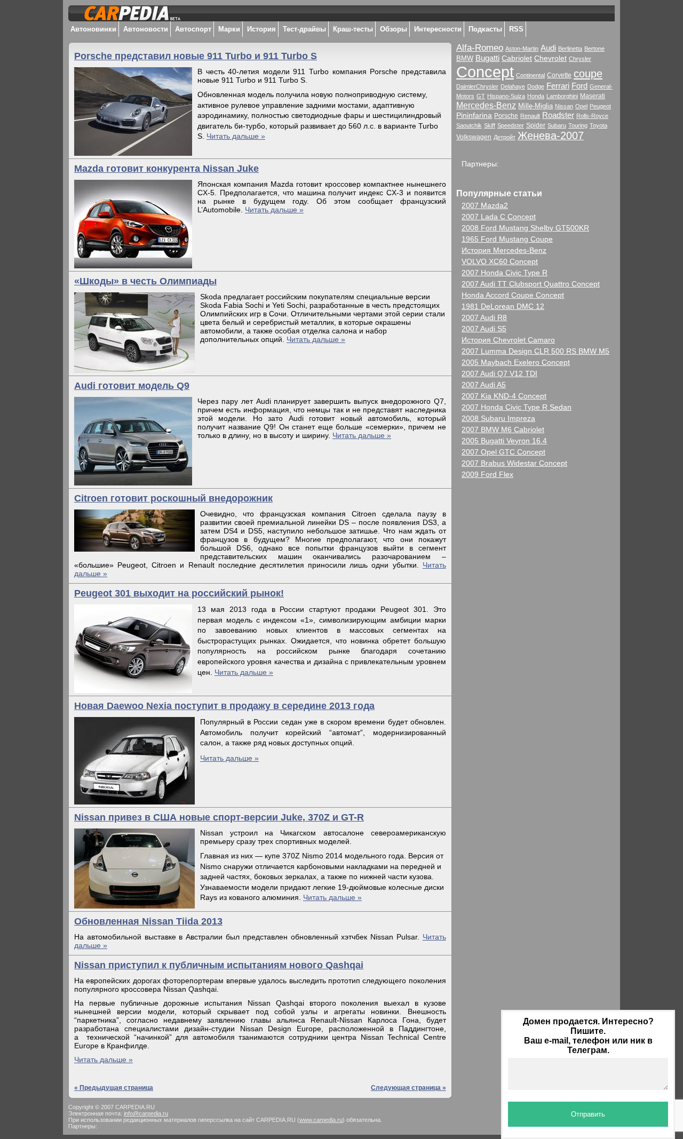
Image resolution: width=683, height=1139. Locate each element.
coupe (588, 73)
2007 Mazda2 (485, 205)
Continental (530, 75)
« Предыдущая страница (113, 1088)
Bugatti (487, 57)
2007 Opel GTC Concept (503, 452)
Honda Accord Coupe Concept (513, 295)
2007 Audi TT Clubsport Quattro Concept (531, 284)
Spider (535, 125)
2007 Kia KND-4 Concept (504, 396)
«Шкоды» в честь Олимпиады (145, 281)
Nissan (564, 106)
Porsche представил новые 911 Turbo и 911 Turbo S (195, 56)
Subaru (556, 125)
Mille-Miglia (535, 106)
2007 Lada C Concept (499, 216)
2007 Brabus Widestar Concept (514, 463)
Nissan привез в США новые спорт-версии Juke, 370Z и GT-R (219, 817)
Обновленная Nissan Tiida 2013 (148, 921)
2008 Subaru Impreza (498, 418)
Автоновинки (93, 29)
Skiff (489, 125)
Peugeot (600, 106)
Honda (535, 96)
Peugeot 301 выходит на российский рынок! (179, 593)
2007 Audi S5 (484, 328)
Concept (485, 72)
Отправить (588, 1114)
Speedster (510, 125)
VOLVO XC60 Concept (500, 261)
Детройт (504, 137)
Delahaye (513, 86)
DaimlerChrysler (477, 86)
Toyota (598, 125)
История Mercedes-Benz (504, 250)
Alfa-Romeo (479, 48)
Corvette (559, 74)
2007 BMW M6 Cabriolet (503, 429)
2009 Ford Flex (487, 474)
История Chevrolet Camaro (508, 340)
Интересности (438, 29)
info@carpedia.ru (146, 1113)
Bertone (594, 48)
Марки (229, 29)
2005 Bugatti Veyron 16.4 (504, 440)
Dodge (535, 86)
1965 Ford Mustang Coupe (507, 239)
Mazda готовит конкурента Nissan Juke (166, 168)
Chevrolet (550, 58)
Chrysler (580, 58)
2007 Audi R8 (484, 317)
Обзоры (393, 29)
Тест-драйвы (304, 29)
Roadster (558, 115)
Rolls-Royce (592, 116)
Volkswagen (473, 137)
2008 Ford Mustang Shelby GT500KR (525, 228)
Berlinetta (570, 48)
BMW (464, 58)
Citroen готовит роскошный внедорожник (173, 498)
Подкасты (485, 29)
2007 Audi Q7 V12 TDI (499, 373)
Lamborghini (562, 96)
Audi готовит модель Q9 (131, 385)
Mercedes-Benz (486, 105)
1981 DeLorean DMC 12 (503, 306)
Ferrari (557, 86)
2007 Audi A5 (484, 384)
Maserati (592, 95)
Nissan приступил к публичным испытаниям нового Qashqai (218, 965)
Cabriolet (517, 58)
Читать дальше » (236, 136)
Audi (548, 48)
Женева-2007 (551, 135)
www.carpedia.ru (321, 1120)
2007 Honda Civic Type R (504, 272)
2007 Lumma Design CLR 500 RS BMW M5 (535, 351)
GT (480, 96)
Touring (577, 125)
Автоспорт (193, 29)
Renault (530, 116)
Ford (579, 85)
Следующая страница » (408, 1088)
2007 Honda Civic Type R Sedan (516, 407)
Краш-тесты (353, 29)
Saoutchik (469, 125)
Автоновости (145, 29)
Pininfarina (474, 115)
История (261, 29)
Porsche (506, 116)
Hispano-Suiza (506, 96)
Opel (581, 106)
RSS (516, 29)
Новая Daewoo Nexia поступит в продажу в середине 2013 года (224, 705)
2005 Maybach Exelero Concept (516, 362)
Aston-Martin (521, 48)
